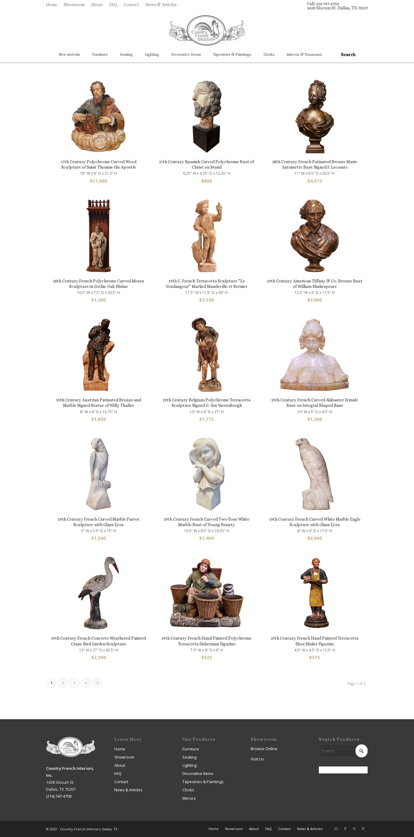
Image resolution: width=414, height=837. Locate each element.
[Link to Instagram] (336, 828)
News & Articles (161, 4)
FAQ (113, 4)
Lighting (189, 765)
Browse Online (264, 748)
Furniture (190, 749)
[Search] (346, 54)
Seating (189, 757)
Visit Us (257, 759)
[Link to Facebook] (345, 828)
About (97, 4)
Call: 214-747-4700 (323, 3)
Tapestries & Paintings (203, 781)
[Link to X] (354, 828)
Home (51, 4)
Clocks (188, 790)
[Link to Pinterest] (363, 828)
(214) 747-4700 (59, 796)
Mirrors (189, 798)
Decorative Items (197, 773)
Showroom (74, 4)
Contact (131, 4)
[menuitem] (53, 4)
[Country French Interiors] (207, 31)
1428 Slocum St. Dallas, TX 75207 (337, 7)
